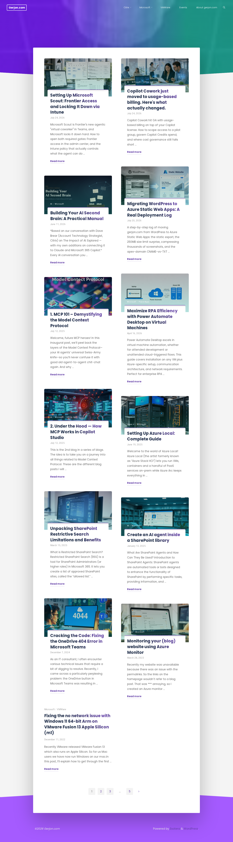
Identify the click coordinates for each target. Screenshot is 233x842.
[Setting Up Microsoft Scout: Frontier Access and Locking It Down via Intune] (78, 77)
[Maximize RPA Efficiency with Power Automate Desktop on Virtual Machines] (155, 293)
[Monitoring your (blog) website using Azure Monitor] (155, 623)
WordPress (191, 829)
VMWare (61, 709)
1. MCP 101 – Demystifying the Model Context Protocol (76, 319)
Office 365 (148, 82)
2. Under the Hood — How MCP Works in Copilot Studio (76, 431)
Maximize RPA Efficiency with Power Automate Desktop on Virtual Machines (152, 319)
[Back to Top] (221, 837)
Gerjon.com (17, 7)
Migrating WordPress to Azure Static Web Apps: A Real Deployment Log (153, 209)
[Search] (224, 7)
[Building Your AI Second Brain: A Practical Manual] (78, 195)
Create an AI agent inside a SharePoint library (153, 537)
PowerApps (144, 302)
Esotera (174, 829)
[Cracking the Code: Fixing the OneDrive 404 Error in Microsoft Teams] (78, 617)
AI (51, 86)
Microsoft (59, 86)
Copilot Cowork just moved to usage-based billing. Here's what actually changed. (152, 99)
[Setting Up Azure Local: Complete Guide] (155, 415)
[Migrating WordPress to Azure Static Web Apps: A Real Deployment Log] (155, 185)
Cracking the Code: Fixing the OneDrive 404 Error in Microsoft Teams (77, 641)
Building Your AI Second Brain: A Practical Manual (77, 215)
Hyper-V (130, 424)
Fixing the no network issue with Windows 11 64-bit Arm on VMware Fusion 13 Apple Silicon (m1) (77, 724)
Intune (69, 86)
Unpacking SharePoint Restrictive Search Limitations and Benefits (75, 534)
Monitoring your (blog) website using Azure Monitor (151, 646)
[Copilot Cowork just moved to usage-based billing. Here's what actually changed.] (155, 75)
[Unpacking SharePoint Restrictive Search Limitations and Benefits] (78, 510)
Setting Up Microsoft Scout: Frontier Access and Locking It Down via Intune (75, 103)
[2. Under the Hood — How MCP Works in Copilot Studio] (78, 408)
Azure (130, 195)
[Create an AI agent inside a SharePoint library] (155, 516)
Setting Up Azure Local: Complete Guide (151, 436)
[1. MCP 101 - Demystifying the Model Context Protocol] (78, 296)
